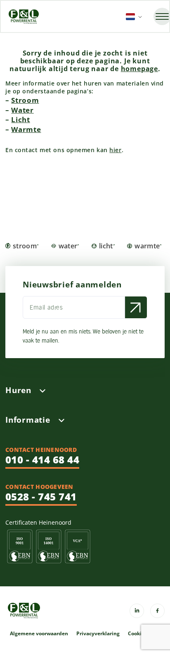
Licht (20, 119)
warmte (147, 245)
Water (22, 110)
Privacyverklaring (98, 633)
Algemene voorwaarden (39, 633)
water (68, 245)
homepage (139, 68)
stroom (25, 245)
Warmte (26, 129)
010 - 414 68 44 (42, 459)
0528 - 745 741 (41, 496)
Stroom (25, 100)
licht (106, 245)
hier (115, 150)
